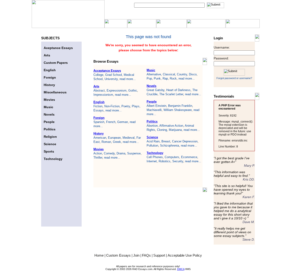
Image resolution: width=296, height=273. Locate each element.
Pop (149, 78)
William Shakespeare (177, 110)
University (111, 79)
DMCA (180, 269)
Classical (169, 74)
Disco (193, 74)
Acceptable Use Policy (185, 255)
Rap (165, 78)
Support (159, 255)
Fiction (97, 106)
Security (177, 161)
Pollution (152, 145)
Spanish (98, 122)
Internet (152, 161)
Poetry (125, 106)
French (110, 122)
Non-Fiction (112, 106)
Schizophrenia (169, 145)
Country (182, 74)
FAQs (147, 255)
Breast (165, 141)
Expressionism (116, 90)
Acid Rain (153, 141)
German (122, 122)
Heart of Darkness (178, 90)
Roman (106, 142)
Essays (98, 110)
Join (136, 255)
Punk (157, 78)
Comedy (109, 153)
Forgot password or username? (234, 78)
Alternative (154, 74)
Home (99, 255)
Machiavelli (154, 110)
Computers (172, 157)
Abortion (152, 125)
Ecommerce (189, 157)
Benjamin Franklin (180, 105)
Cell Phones (155, 157)
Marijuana (175, 130)
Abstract (99, 90)
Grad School (113, 75)
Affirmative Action (171, 125)
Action (97, 153)
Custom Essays (119, 255)
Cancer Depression (184, 141)
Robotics (164, 161)
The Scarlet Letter (171, 94)
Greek (117, 142)
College (98, 75)
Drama (121, 153)
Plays (135, 106)
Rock (173, 78)
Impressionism (103, 94)
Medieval (129, 137)
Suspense (134, 153)
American (99, 137)
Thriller (97, 157)
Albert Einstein (156, 105)
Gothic (132, 90)
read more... (128, 79)
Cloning (162, 130)
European (114, 137)
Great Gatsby (155, 90)
